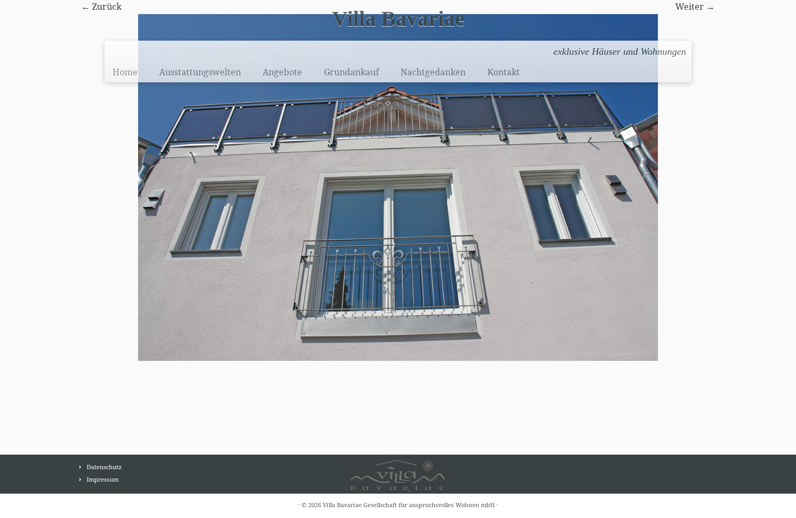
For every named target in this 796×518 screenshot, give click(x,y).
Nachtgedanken (433, 72)
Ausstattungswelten (200, 72)
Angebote (282, 72)
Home (125, 72)
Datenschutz (104, 467)
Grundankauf (351, 72)
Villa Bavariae (398, 19)
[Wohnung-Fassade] (398, 186)
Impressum (103, 479)
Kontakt (503, 72)
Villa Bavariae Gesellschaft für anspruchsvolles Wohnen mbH (409, 505)
